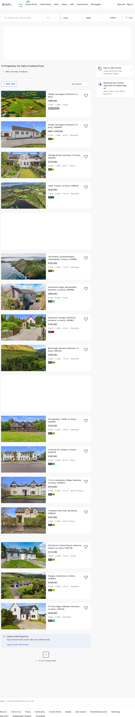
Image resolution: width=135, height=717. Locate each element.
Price (66, 18)
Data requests (80, 712)
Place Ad (121, 4)
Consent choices (55, 712)
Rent (56, 4)
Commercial (82, 4)
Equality (68, 712)
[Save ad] (86, 95)
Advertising (115, 712)
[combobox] (30, 17)
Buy (21, 4)
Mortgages (96, 4)
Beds (88, 18)
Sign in (130, 4)
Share (64, 4)
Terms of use (16, 712)
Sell (71, 4)
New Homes (45, 4)
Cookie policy (40, 712)
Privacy (27, 712)
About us (3, 712)
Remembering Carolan (98, 712)
